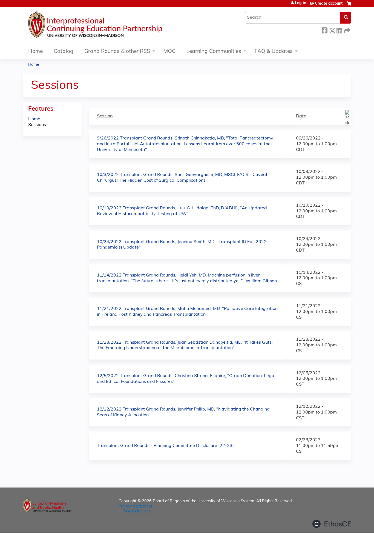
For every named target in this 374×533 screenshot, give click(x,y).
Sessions (37, 125)
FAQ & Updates (274, 51)
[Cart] (349, 5)
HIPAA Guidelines (135, 511)
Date (301, 116)
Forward (346, 29)
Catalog (63, 51)
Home (35, 51)
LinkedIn (339, 29)
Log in (300, 3)
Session (105, 116)
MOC (169, 51)
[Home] (112, 26)
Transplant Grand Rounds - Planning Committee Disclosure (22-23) (165, 446)
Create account (329, 4)
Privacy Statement (135, 507)
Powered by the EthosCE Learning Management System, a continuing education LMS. (331, 524)
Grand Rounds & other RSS (117, 51)
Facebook (324, 29)
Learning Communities (213, 51)
